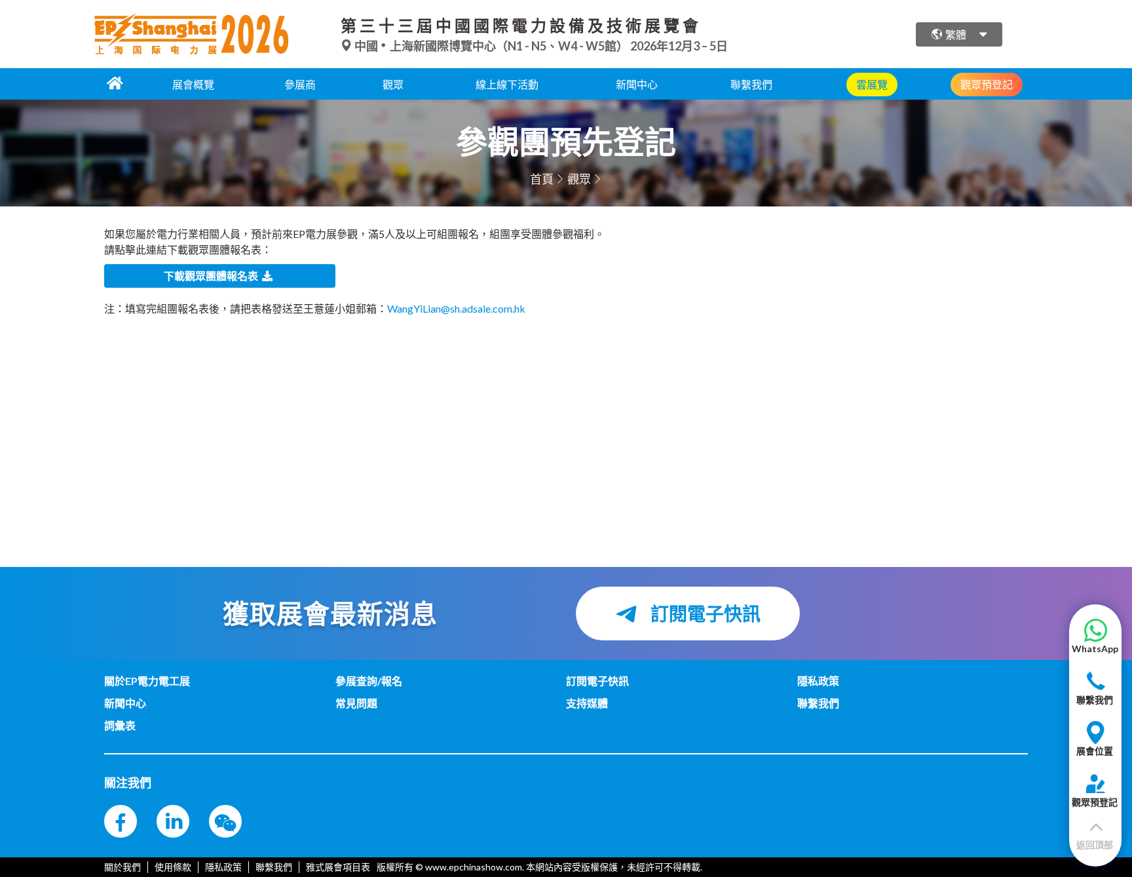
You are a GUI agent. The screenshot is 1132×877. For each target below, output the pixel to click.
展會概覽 (193, 84)
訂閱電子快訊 (704, 613)
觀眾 (393, 84)
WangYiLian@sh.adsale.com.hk (456, 308)
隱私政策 (223, 866)
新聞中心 (637, 84)
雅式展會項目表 (338, 866)
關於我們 (122, 866)
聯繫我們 (751, 84)
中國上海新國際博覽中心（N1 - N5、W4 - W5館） (491, 46)
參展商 (300, 84)
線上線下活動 (507, 84)
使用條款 (173, 866)
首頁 (542, 179)
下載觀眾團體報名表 (213, 275)
